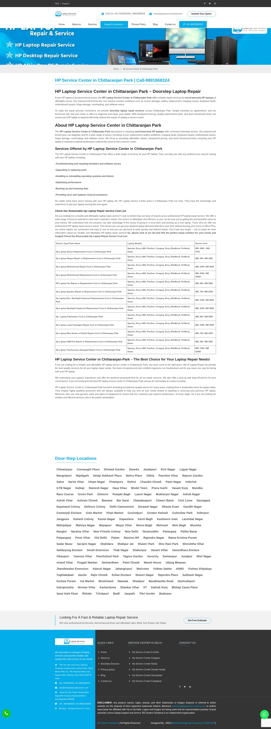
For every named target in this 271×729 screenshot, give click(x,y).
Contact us (170, 24)
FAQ (57, 3)
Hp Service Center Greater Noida (148, 669)
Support (65, 3)
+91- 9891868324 (67, 704)
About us (76, 24)
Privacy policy (108, 669)
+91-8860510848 (83, 704)
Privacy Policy (139, 24)
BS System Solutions (108, 723)
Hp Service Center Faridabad (146, 681)
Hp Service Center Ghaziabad (147, 675)
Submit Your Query (201, 14)
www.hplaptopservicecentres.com (189, 706)
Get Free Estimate (197, 620)
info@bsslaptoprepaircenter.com (73, 688)
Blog (155, 24)
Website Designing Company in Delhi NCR (193, 723)
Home (62, 24)
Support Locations (113, 24)
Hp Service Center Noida (144, 664)
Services (92, 24)
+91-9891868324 (194, 24)
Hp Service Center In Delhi (145, 652)
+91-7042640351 (66, 683)
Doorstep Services (110, 664)
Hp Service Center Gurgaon (146, 658)
